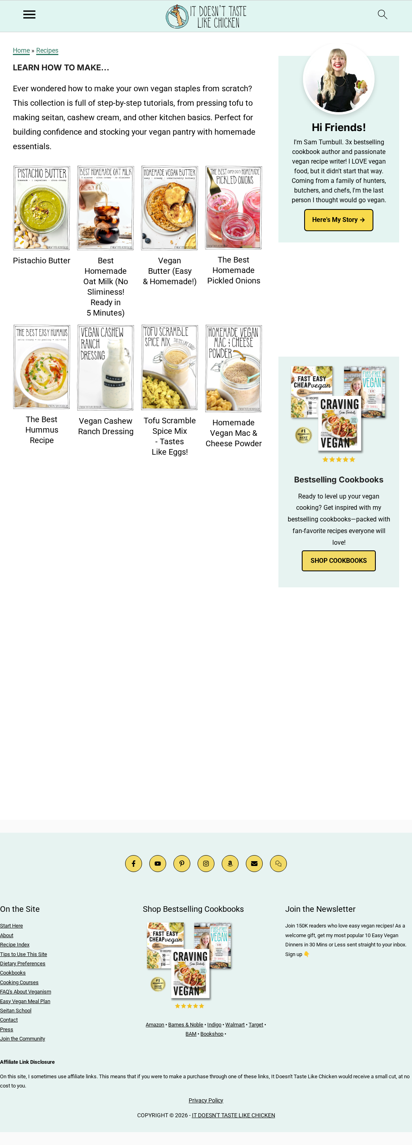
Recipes (47, 50)
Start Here (11, 926)
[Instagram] (206, 863)
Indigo (214, 1025)
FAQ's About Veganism (25, 992)
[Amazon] (230, 863)
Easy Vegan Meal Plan (25, 1001)
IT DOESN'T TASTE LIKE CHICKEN (233, 1115)
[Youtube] (157, 863)
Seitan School (15, 1011)
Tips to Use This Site (23, 954)
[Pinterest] (181, 863)
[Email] (254, 863)
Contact (9, 1020)
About (6, 935)
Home (21, 50)
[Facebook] (133, 863)
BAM (190, 1034)
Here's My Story (335, 220)
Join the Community (22, 1039)
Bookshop (211, 1034)
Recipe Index (14, 945)
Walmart (235, 1025)
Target (256, 1025)
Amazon (155, 1025)
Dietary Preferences (22, 963)
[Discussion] (278, 863)
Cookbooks (13, 973)
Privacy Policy (206, 1100)
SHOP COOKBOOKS (339, 560)
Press (6, 1029)
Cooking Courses (19, 982)
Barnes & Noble (185, 1025)
